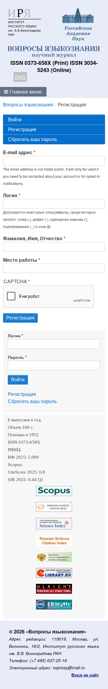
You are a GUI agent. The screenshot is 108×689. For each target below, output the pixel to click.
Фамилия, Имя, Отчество (32, 238)
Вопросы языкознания (28, 104)
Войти (15, 119)
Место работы (20, 259)
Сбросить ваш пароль (32, 139)
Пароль (16, 357)
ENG (20, 77)
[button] (23, 92)
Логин (10, 195)
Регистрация (33, 130)
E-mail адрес (17, 152)
